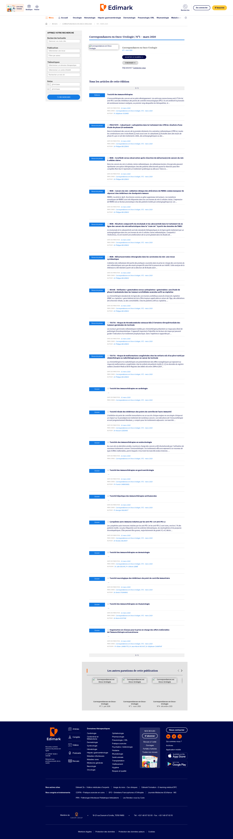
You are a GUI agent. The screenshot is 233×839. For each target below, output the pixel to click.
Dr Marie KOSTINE (120, 618)
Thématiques (53, 62)
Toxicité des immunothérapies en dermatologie (130, 552)
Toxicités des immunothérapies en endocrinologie (131, 442)
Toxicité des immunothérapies (120, 94)
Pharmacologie (118, 737)
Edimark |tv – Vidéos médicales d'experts (92, 787)
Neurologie (91, 766)
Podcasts (77, 753)
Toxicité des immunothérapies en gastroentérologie (132, 470)
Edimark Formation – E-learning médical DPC (159, 787)
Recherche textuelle (56, 38)
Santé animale (117, 757)
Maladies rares (93, 759)
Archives (169, 745)
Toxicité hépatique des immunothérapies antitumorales (133, 496)
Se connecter (202, 8)
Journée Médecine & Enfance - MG (162, 792)
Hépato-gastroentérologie (109, 18)
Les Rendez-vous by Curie (134, 798)
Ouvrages (150, 745)
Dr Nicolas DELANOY (120, 541)
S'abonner (129, 63)
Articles (76, 729)
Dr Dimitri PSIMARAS (121, 592)
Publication (52, 48)
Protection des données (105, 832)
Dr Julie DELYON (120, 566)
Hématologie (89, 18)
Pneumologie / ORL (146, 18)
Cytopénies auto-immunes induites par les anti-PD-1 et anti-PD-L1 (138, 522)
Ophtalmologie (118, 733)
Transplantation (118, 761)
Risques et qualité (119, 771)
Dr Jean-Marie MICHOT (137, 646)
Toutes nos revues (149, 752)
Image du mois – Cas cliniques (125, 787)
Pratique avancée (119, 743)
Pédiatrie (115, 750)
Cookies (151, 832)
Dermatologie (129, 18)
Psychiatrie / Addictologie (122, 747)
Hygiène (115, 767)
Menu (51, 18)
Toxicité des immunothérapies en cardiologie (129, 388)
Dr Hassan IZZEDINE (121, 430)
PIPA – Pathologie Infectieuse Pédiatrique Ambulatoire (97, 798)
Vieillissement (117, 764)
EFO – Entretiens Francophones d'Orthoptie (126, 792)
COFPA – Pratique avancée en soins (90, 792)
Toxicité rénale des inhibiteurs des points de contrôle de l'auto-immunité (140, 412)
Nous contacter (176, 730)
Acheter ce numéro (133, 57)
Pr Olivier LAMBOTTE (122, 646)
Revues (54, 24)
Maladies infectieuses (181, 18)
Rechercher (64, 97)
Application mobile (173, 750)
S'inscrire (219, 7)
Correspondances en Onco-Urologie (77, 24)
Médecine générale (95, 763)
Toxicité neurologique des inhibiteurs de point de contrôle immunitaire (140, 578)
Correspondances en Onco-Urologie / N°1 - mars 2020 (134, 111)
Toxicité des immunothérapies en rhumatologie (130, 604)
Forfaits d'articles (150, 749)
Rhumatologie (163, 18)
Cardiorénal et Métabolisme (92, 738)
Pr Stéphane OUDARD (121, 113)
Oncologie (77, 18)
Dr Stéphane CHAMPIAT (154, 646)
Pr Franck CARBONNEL (121, 484)
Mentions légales (85, 832)
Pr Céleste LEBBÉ (132, 566)
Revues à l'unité (149, 742)
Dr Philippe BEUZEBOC (121, 146)
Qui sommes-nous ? (174, 741)
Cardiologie (91, 733)
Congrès (76, 737)
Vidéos (76, 745)
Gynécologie (92, 746)
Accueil (64, 18)
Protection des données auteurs (132, 832)
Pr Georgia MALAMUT (121, 510)
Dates (50, 81)
